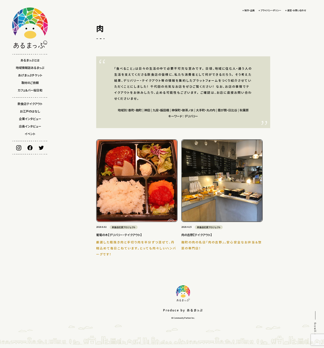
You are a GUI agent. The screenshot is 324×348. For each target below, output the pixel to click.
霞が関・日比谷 (227, 110)
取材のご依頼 (30, 82)
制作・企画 (249, 10)
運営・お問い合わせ (296, 10)
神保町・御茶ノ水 (183, 110)
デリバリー (191, 116)
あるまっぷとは (30, 60)
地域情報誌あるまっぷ (30, 67)
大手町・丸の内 (205, 110)
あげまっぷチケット (30, 75)
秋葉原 (244, 110)
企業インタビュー (30, 118)
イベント (30, 133)
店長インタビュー (30, 126)
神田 (147, 110)
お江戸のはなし (30, 111)
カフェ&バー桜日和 (30, 90)
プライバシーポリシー (271, 10)
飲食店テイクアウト (30, 103)
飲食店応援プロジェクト (123, 227)
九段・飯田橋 (161, 110)
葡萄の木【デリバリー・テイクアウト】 (119, 235)
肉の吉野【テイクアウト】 (196, 235)
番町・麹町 (135, 110)
